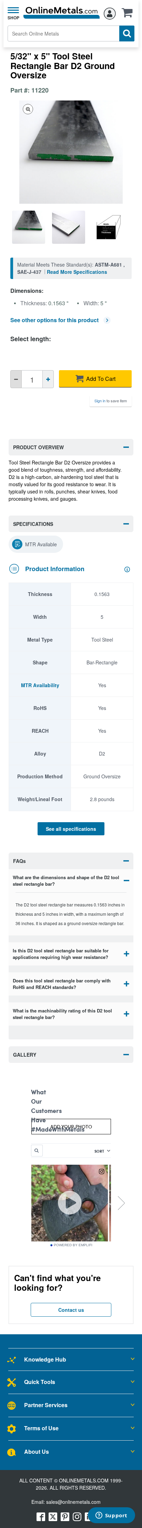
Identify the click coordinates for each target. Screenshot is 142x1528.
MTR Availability (40, 685)
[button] (128, 14)
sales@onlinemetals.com (73, 1501)
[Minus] (16, 379)
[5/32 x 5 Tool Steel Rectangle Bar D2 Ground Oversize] (30, 227)
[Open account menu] (110, 12)
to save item (110, 400)
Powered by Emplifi (73, 1245)
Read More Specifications (77, 271)
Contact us (71, 1309)
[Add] (48, 379)
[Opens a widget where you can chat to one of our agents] (111, 1516)
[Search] (126, 33)
